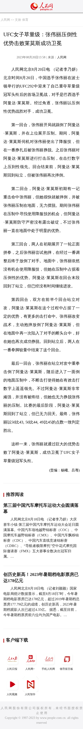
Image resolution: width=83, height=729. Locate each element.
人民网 (5, 19)
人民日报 (12, 668)
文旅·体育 (21, 19)
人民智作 (30, 694)
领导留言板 (66, 668)
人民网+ (30, 668)
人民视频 (12, 694)
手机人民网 (48, 668)
